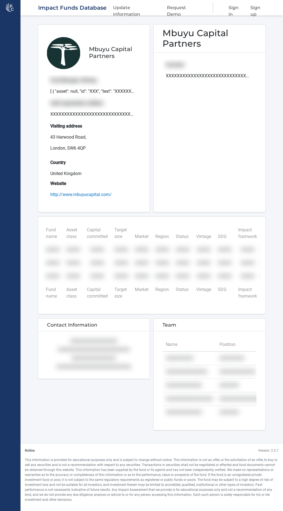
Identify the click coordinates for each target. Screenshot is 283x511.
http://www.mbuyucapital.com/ (81, 194)
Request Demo (176, 9)
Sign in (234, 9)
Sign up (255, 9)
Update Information (126, 9)
